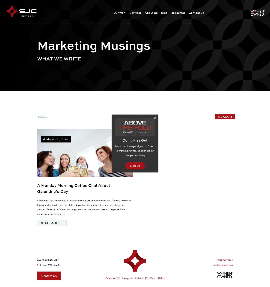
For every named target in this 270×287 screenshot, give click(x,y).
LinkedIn (139, 278)
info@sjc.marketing (223, 265)
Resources (178, 13)
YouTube (150, 278)
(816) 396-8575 (225, 259)
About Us (151, 13)
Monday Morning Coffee (55, 139)
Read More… (53, 223)
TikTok (161, 278)
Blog (164, 13)
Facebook (110, 278)
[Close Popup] (154, 118)
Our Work (119, 13)
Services (136, 13)
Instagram (127, 278)
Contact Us (196, 13)
